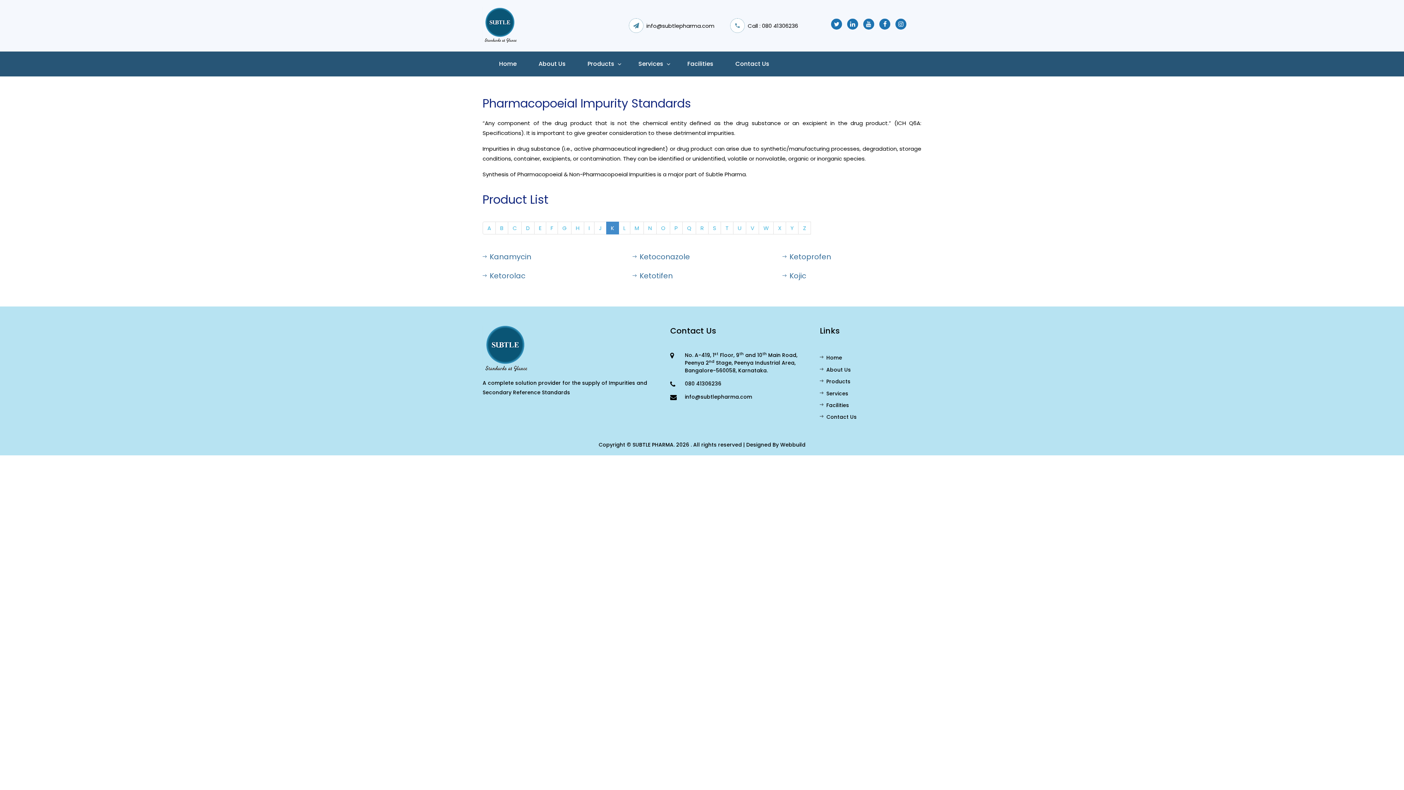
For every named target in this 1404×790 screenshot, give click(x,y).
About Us (838, 369)
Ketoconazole (664, 257)
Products (601, 64)
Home (508, 64)
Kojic (797, 276)
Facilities (700, 64)
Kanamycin (510, 257)
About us (552, 64)
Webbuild (792, 444)
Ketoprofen (810, 257)
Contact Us (752, 64)
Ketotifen (656, 276)
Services (650, 64)
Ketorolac (507, 276)
